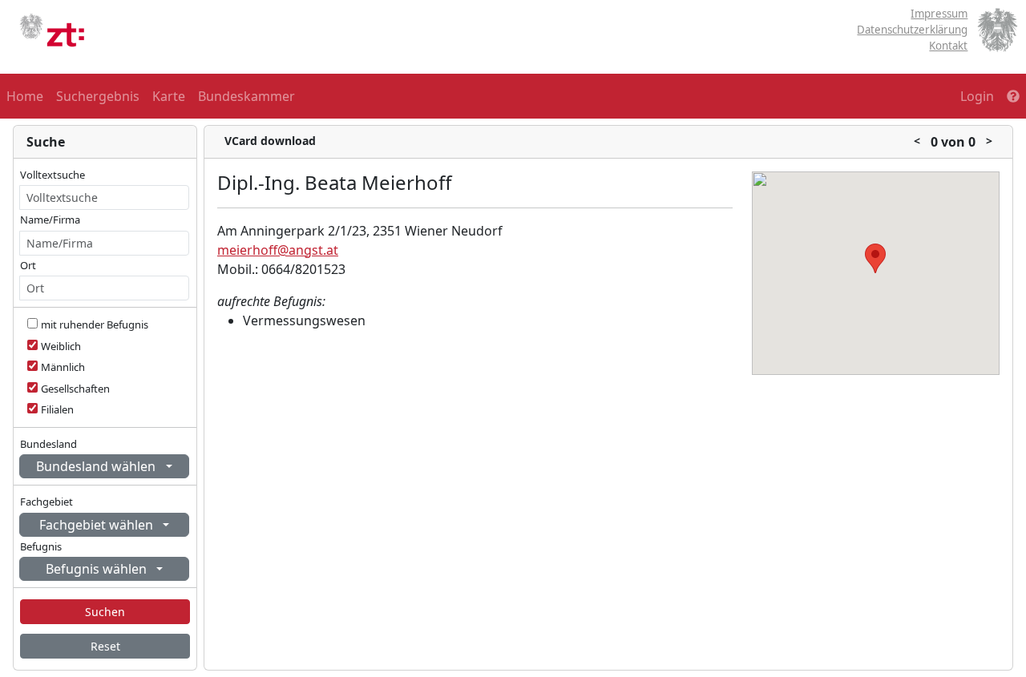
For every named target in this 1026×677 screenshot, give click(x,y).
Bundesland (48, 444)
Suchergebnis (97, 96)
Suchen (105, 611)
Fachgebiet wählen (97, 525)
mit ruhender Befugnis (94, 324)
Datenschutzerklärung (912, 29)
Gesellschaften (75, 388)
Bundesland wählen (97, 466)
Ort (28, 265)
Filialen (57, 409)
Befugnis (41, 546)
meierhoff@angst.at (277, 250)
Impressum (939, 13)
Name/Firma (50, 219)
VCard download (270, 140)
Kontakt (948, 45)
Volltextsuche (52, 174)
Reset (105, 646)
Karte (168, 96)
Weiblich (61, 346)
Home (24, 96)
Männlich (63, 367)
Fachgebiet (46, 501)
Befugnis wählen (98, 569)
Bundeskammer (246, 96)
